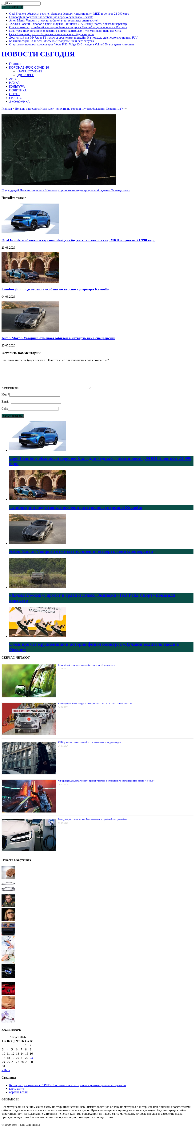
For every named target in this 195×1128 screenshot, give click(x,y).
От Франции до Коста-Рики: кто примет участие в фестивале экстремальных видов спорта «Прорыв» (106, 780)
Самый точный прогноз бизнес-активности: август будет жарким (51, 34)
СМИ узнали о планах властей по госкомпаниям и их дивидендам (89, 742)
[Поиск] (3, 4)
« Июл (6, 1070)
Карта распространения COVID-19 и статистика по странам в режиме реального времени (67, 1085)
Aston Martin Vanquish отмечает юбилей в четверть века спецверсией (53, 20)
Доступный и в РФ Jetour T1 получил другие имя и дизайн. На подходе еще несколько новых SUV (73, 37)
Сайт (5, 408)
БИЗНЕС (15, 98)
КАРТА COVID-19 (29, 71)
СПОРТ (14, 94)
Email (5, 401)
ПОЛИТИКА (17, 90)
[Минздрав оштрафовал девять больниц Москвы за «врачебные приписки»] (8, 962)
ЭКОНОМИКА (19, 102)
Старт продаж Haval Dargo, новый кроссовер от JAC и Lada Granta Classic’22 (95, 703)
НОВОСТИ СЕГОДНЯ (38, 54)
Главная (15, 64)
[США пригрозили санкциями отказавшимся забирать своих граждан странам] (8, 934)
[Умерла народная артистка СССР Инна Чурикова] (8, 920)
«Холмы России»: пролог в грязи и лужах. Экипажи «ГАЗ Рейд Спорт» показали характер (68, 23)
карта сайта (16, 1088)
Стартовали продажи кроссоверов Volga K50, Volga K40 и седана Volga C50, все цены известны (71, 44)
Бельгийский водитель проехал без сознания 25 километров (86, 665)
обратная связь (18, 1092)
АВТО (13, 79)
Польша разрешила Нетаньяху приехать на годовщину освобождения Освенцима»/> (66, 190)
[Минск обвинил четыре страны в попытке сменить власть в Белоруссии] (8, 906)
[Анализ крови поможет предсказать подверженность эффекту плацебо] (8, 1022)
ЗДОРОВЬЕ (25, 75)
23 (31, 1057)
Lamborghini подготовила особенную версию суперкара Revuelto (51, 17)
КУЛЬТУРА (17, 86)
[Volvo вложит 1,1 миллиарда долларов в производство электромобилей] (8, 976)
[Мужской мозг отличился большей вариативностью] (8, 878)
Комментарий (10, 387)
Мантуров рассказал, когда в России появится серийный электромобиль (92, 819)
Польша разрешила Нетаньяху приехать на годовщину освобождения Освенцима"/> (70, 108)
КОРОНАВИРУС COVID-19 (29, 67)
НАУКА (14, 83)
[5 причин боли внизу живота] (8, 1008)
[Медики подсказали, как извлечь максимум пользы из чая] (8, 948)
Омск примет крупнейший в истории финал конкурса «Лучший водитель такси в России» (68, 27)
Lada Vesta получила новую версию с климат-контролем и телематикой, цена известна (65, 30)
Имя (4, 394)
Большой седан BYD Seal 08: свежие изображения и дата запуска (51, 41)
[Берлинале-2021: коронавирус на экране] (8, 994)
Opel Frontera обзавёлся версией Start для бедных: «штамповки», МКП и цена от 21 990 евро (69, 13)
